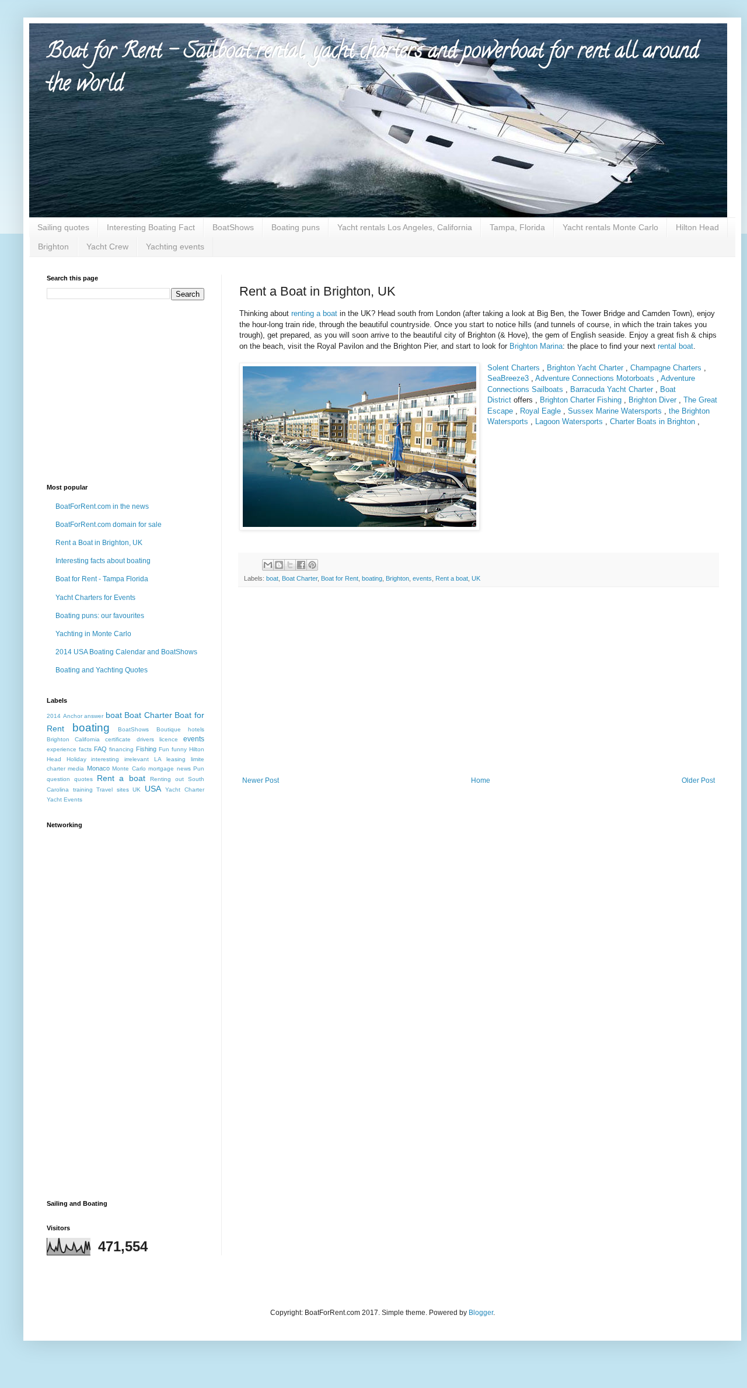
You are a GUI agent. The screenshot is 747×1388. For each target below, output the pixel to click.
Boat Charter (299, 578)
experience (61, 749)
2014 (54, 716)
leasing (176, 759)
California (87, 739)
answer (93, 716)
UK (476, 578)
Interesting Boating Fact (151, 227)
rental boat (675, 346)
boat (272, 578)
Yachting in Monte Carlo (93, 634)
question (58, 779)
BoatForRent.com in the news (102, 506)
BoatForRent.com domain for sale (108, 524)
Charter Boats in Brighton (652, 421)
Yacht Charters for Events (95, 598)
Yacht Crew (107, 246)
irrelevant (136, 759)
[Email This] (268, 565)
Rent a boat (451, 578)
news (184, 768)
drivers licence (157, 739)
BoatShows (233, 227)
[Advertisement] (478, 689)
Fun (164, 749)
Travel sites (112, 789)
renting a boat (314, 313)
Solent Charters (513, 367)
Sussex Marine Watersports (615, 411)
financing (121, 749)
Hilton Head (697, 227)
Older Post (698, 780)
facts (85, 749)
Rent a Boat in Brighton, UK (98, 543)
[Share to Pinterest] (312, 565)
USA (153, 788)
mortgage (161, 768)
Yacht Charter (184, 789)
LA (158, 759)
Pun (198, 768)
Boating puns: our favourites (99, 616)
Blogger (481, 1313)
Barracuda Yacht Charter (611, 389)
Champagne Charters (665, 367)
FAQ (100, 748)
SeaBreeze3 (509, 378)
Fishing (146, 748)
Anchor (72, 716)
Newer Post (260, 780)
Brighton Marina (536, 346)
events (422, 578)
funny (179, 749)
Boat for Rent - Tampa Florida (101, 579)
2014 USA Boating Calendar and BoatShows (126, 652)
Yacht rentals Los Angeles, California (404, 227)
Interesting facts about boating (103, 561)
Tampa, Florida (517, 227)
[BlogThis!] (279, 565)
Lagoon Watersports (569, 421)
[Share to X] (290, 565)
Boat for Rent (339, 578)
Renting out (167, 779)
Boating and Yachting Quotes (101, 670)
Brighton (53, 246)
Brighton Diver (652, 399)
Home (480, 780)
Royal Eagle (540, 411)
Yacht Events (64, 799)
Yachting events (175, 246)
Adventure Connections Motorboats (594, 378)
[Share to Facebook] (301, 565)
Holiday (76, 759)
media (76, 768)
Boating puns (295, 227)
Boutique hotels (180, 729)
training (83, 789)
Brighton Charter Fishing (581, 399)
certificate (118, 739)
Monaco (98, 768)
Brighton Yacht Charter (585, 367)
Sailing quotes (63, 227)
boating (372, 578)
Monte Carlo (128, 768)
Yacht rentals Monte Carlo (610, 227)
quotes (83, 779)
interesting (105, 759)
